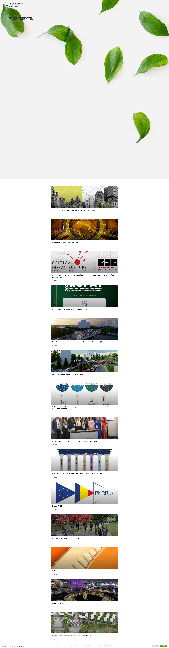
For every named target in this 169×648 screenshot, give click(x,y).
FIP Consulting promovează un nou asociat (68, 571)
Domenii (118, 5)
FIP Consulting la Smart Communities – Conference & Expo (74, 441)
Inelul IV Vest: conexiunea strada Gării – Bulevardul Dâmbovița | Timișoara (80, 342)
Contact (146, 5)
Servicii (126, 5)
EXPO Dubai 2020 (58, 603)
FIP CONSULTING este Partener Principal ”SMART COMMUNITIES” (77, 473)
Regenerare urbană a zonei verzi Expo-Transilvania (71, 636)
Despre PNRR (57, 506)
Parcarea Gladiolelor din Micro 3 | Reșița (67, 374)
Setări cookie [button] (156, 645)
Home (104, 5)
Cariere (140, 5)
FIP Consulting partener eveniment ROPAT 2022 (70, 309)
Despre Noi (111, 5)
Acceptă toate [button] (164, 645)
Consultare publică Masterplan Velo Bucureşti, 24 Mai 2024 (74, 210)
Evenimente (133, 5)
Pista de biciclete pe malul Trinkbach (66, 538)
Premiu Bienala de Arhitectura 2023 (65, 243)
